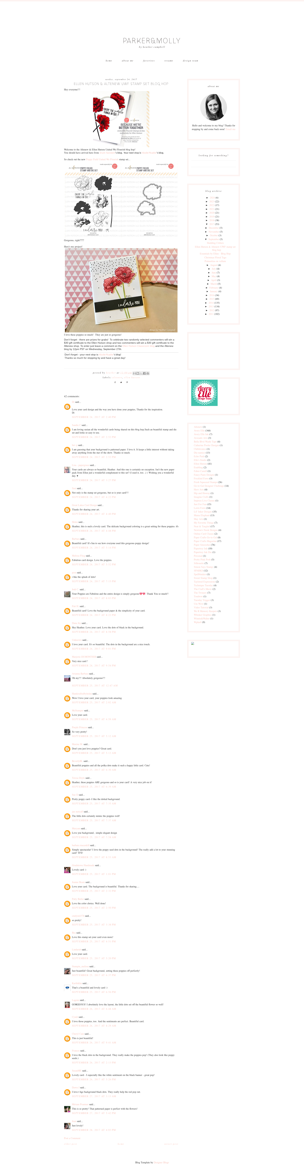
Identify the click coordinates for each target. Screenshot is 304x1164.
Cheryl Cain (78, 1033)
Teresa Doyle (78, 777)
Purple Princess (79, 727)
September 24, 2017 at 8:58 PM (94, 631)
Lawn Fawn (200, 508)
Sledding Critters (215, 242)
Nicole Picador (149, 153)
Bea (74, 932)
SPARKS (198, 570)
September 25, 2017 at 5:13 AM (94, 753)
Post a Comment (72, 1138)
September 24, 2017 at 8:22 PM (94, 615)
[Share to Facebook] (144, 373)
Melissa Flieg (78, 555)
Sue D (75, 794)
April (213, 280)
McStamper (77, 710)
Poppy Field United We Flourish (102, 159)
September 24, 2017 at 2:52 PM (94, 437)
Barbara (76, 538)
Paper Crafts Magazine (205, 541)
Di (73, 402)
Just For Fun (200, 504)
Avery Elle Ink (201, 434)
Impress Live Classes (204, 500)
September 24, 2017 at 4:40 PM (94, 513)
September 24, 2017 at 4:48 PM (94, 530)
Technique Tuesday (203, 585)
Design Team (190, 60)
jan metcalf (77, 811)
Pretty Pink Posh (202, 559)
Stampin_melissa (80, 966)
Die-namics (199, 452)
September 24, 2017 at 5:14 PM (94, 547)
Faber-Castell (200, 471)
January (214, 291)
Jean (74, 1121)
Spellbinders (200, 574)
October (214, 235)
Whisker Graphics (203, 614)
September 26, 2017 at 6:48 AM (94, 1008)
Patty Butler (78, 899)
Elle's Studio (200, 460)
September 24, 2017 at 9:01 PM (94, 648)
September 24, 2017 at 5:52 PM (94, 564)
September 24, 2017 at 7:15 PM (94, 581)
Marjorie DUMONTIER (84, 656)
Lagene (75, 1000)
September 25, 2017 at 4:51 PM (94, 941)
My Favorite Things (204, 522)
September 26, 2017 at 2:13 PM (94, 1062)
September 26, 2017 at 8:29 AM (94, 1025)
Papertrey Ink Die (203, 552)
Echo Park (199, 456)
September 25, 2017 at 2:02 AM (94, 702)
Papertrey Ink (200, 548)
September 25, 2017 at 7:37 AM (94, 820)
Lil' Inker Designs (203, 511)
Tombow (198, 596)
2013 (211, 306)
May (214, 276)
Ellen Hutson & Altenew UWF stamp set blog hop (215, 248)
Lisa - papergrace (80, 465)
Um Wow (198, 603)
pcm (74, 572)
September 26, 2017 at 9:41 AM (94, 1042)
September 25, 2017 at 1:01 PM (94, 874)
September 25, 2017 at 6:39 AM (94, 786)
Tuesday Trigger (202, 600)
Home (109, 60)
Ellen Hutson (132, 377)
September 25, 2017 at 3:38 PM (94, 924)
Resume (168, 60)
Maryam (76, 828)
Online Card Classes (204, 533)
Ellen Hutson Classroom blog (138, 346)
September (213, 239)
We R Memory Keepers (205, 611)
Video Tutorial (201, 607)
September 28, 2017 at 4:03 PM (94, 1130)
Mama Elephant (202, 515)
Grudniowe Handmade (83, 865)
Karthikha (77, 983)
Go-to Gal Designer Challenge (209, 485)
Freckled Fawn (201, 478)
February (213, 287)
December (214, 227)
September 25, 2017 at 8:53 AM (94, 857)
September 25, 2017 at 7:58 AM (94, 837)
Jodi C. (75, 589)
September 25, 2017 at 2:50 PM (94, 907)
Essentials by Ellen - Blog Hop (215, 253)
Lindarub (76, 949)
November (214, 231)
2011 (211, 314)
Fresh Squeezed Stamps (205, 482)
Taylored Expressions (204, 581)
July (214, 268)
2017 (211, 224)
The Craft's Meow (203, 589)
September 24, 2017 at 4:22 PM (94, 497)
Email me (230, 129)
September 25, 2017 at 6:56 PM (94, 992)
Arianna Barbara (80, 673)
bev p (74, 445)
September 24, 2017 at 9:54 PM (94, 665)
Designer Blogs (161, 1162)
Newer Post (171, 1143)
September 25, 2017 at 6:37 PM (94, 975)
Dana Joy (76, 623)
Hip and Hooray (202, 493)
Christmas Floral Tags (215, 257)
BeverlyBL (77, 761)
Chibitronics (200, 449)
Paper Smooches (202, 544)
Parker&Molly (152, 41)
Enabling (198, 467)
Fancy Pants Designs (204, 474)
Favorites (149, 60)
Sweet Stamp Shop (203, 578)
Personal (198, 555)
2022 (211, 205)
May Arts (198, 519)
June (214, 272)
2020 (211, 212)
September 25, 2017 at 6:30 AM (94, 769)
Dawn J (75, 1087)
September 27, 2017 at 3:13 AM (94, 1096)
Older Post (70, 1143)
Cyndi (75, 1016)
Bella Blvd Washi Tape (205, 441)
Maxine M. (77, 744)
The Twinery (200, 592)
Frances (76, 1050)
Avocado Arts (200, 437)
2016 (211, 295)
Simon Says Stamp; (203, 566)
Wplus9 (197, 622)
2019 (211, 216)
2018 (211, 220)
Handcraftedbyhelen (82, 693)
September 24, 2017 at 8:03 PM (94, 598)
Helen (75, 522)
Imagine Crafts (201, 496)
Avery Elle (199, 430)
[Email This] (134, 373)
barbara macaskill (80, 845)
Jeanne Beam (78, 882)
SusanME (76, 1070)
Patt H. (75, 606)
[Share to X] (141, 373)
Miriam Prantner (80, 1104)
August (213, 265)
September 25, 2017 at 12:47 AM (95, 685)
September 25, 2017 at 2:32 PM (94, 890)
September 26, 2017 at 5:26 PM (94, 1079)
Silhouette (199, 563)
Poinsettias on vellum (215, 261)
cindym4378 (78, 915)
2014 (211, 302)
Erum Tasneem (107, 153)
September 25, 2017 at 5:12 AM (94, 736)
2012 (211, 310)
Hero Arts (199, 489)
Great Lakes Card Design (84, 505)
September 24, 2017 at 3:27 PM (94, 480)
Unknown (77, 639)
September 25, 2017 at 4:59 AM (94, 719)
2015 (211, 298)
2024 (212, 197)
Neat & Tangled (202, 526)
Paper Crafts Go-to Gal (205, 537)
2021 (211, 209)
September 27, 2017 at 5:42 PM (94, 1113)
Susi (74, 488)
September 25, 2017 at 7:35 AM (94, 803)
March (214, 283)
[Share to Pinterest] (148, 373)
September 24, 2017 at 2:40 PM (94, 417)
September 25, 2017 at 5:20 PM (94, 958)
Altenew (117, 377)
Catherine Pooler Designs (206, 445)
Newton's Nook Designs (206, 530)
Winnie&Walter (202, 618)
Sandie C (76, 425)
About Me (128, 60)
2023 (211, 201)
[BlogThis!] (138, 373)
